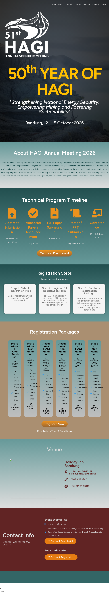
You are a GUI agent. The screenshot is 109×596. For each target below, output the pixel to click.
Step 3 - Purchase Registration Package (89, 291)
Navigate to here (80, 485)
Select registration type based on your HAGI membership (20, 298)
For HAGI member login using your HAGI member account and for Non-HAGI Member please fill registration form (54, 300)
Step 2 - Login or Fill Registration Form (54, 289)
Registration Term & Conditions (54, 431)
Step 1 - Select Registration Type (20, 289)
